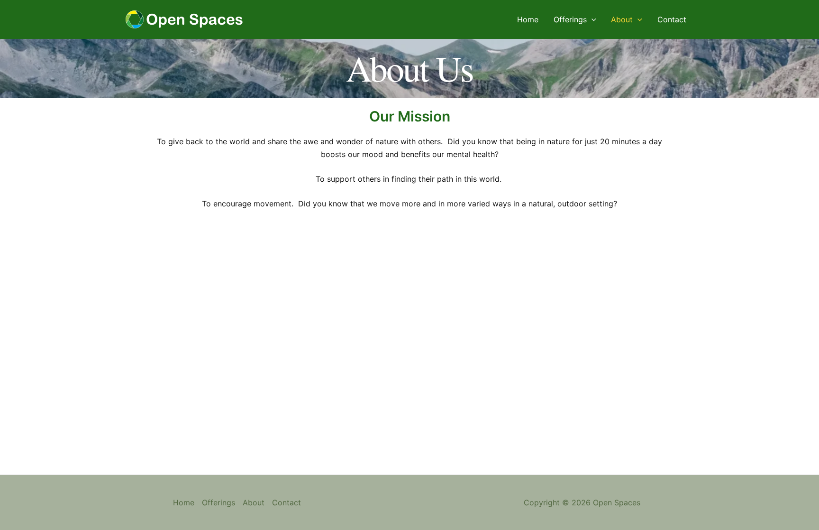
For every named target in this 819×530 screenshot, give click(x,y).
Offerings (570, 19)
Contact (671, 19)
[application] (591, 19)
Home (527, 19)
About (622, 19)
